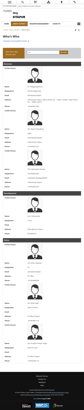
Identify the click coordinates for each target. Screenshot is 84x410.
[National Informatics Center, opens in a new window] (42, 405)
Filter (65, 52)
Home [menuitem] (6, 24)
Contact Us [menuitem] (42, 379)
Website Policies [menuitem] (42, 376)
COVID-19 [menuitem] (56, 24)
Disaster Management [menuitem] (39, 24)
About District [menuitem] (19, 24)
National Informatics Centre (60, 392)
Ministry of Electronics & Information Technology (35, 395)
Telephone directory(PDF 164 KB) (15, 41)
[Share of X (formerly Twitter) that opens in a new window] (79, 30)
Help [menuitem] (42, 385)
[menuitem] (9, 2)
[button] (79, 24)
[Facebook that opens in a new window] (75, 30)
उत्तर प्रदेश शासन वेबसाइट (9, 6)
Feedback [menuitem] (42, 382)
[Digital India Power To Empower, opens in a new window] (58, 405)
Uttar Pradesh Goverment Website (29, 6)
